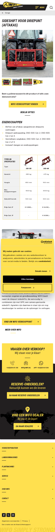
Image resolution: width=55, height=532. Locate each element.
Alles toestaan (27, 279)
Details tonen (41, 271)
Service (5, 476)
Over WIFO (6, 489)
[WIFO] (13, 5)
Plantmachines (8, 467)
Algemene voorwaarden (11, 521)
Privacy (25, 521)
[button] (51, 7)
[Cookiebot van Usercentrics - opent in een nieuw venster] (41, 242)
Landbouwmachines (9, 457)
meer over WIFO (13, 329)
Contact (5, 498)
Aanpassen (26, 287)
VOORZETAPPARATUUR (10, 448)
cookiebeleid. (44, 261)
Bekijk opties (27, 112)
